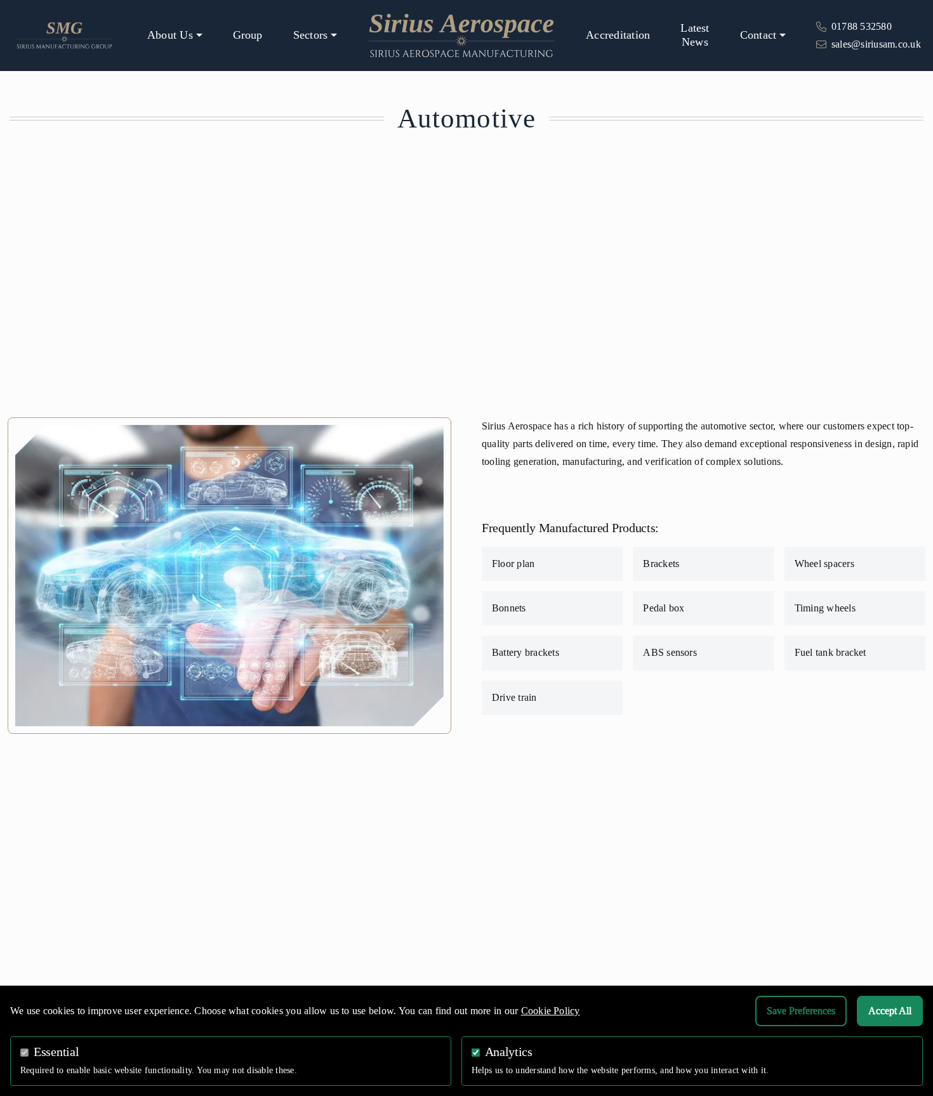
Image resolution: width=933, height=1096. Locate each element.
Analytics (509, 1052)
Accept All (889, 1011)
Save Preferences (801, 1011)
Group (248, 35)
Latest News (694, 35)
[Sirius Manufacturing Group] (64, 35)
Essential (56, 1052)
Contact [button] (758, 35)
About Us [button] (170, 35)
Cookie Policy (550, 1011)
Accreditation (618, 35)
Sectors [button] (310, 35)
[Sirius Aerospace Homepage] (461, 35)
